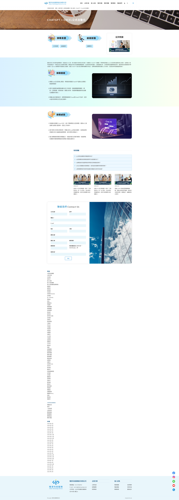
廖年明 (49, 314)
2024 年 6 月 (50, 462)
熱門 (48, 406)
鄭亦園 (49, 382)
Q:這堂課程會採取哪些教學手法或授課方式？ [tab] (87, 159)
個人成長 (49, 280)
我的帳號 (49, 321)
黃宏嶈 (49, 397)
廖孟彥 (49, 312)
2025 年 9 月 (50, 440)
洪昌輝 (49, 338)
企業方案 (49, 275)
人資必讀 (49, 408)
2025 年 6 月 (50, 445)
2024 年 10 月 (50, 458)
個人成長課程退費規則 (52, 284)
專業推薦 (49, 306)
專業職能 (49, 308)
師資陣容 (49, 310)
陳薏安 (49, 389)
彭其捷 (49, 317)
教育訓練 (49, 412)
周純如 (49, 299)
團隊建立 (49, 303)
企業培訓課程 (50, 273)
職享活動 (49, 354)
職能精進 (116, 487)
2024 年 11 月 (50, 456)
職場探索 (116, 489)
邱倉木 (49, 380)
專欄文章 (49, 404)
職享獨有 (49, 356)
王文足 (49, 343)
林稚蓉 (49, 332)
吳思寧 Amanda (51, 293)
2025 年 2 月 (50, 453)
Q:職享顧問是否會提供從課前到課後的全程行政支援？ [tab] (89, 169)
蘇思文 (49, 369)
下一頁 (130, 182)
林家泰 (49, 330)
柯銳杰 (49, 334)
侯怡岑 (49, 279)
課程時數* (71, 240)
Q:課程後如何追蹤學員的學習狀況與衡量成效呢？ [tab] (88, 162)
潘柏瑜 (49, 341)
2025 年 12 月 (50, 434)
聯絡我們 (49, 351)
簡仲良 (49, 345)
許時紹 (49, 373)
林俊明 (49, 328)
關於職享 (49, 386)
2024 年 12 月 (50, 455)
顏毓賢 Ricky (50, 393)
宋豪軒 (49, 304)
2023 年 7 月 (50, 466)
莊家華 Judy (50, 364)
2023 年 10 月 (50, 464)
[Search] (127, 3)
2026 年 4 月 (50, 427)
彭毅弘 (49, 319)
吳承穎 (49, 295)
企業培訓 (94, 484)
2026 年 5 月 (50, 425)
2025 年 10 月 (50, 438)
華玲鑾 (49, 367)
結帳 (48, 347)
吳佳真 (49, 292)
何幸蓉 (49, 277)
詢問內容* (53, 252)
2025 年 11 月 (50, 436)
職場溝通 (116, 484)
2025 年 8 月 (50, 442)
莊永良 (49, 365)
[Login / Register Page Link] (124, 3)
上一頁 (76, 182)
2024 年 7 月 (50, 460)
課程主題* (53, 234)
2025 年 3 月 (50, 451)
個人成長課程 (50, 282)
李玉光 (49, 325)
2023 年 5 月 (50, 469)
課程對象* (53, 245)
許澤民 (49, 375)
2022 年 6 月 (50, 471)
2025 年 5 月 (50, 447)
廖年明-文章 (50, 316)
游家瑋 (49, 340)
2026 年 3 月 (50, 429)
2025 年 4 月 (50, 449)
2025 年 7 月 (50, 443)
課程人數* (53, 240)
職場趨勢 (49, 414)
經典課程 (49, 349)
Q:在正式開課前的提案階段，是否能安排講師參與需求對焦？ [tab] (91, 165)
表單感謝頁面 (50, 371)
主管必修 (49, 410)
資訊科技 (129, 487)
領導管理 (49, 391)
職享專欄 (49, 352)
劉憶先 (49, 286)
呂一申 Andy (50, 297)
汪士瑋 (49, 336)
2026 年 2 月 (50, 431)
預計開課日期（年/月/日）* (75, 245)
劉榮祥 (49, 288)
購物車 (49, 376)
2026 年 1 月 (50, 432)
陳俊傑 (49, 388)
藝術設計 (129, 489)
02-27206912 (78, 484)
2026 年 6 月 (50, 423)
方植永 (49, 323)
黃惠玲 (49, 399)
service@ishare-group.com (80, 487)
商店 (48, 301)
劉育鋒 (49, 290)
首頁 (48, 395)
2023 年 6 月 (50, 468)
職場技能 (49, 416)
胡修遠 (49, 360)
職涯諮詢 (49, 358)
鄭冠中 (49, 384)
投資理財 (129, 484)
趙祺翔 (49, 378)
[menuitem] (81, 3)
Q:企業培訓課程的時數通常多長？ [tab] (84, 156)
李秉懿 (49, 327)
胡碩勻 (49, 362)
